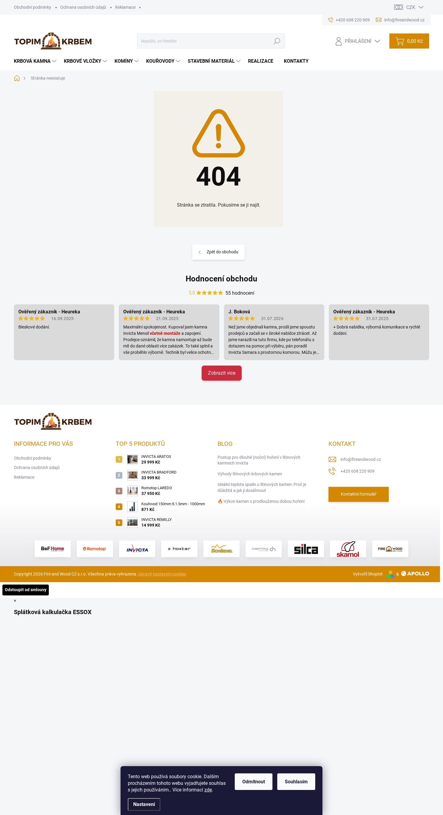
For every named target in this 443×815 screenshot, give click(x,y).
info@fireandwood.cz (361, 459)
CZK (410, 7)
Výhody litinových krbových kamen (250, 473)
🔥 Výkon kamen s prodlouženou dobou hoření (261, 501)
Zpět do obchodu (222, 251)
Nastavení (144, 804)
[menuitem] (36, 61)
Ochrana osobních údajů (83, 7)
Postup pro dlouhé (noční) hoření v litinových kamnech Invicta (259, 460)
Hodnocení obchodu (221, 278)
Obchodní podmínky (32, 7)
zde (208, 790)
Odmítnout (253, 782)
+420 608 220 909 (358, 471)
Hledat (277, 41)
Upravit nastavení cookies (162, 574)
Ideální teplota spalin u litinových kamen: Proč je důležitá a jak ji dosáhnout (262, 487)
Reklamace (125, 7)
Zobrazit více (221, 373)
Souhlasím (296, 782)
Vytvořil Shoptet (368, 574)
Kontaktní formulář (358, 494)
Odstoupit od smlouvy (25, 589)
